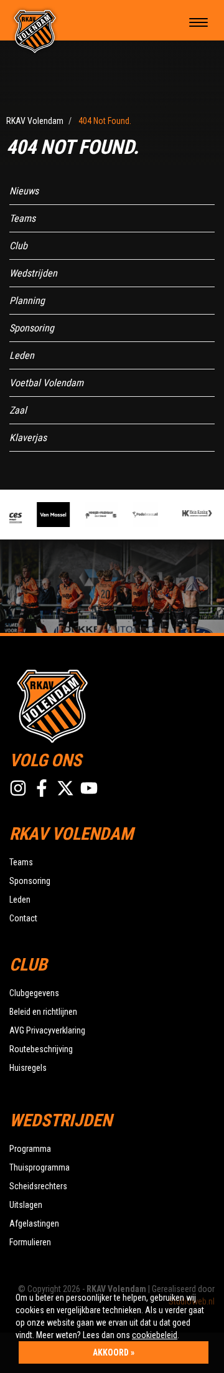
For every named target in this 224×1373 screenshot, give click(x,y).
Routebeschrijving (41, 1049)
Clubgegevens (34, 993)
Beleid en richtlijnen (43, 1012)
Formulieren (30, 1242)
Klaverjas (28, 438)
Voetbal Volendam (46, 383)
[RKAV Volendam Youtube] (89, 788)
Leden (21, 355)
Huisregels (28, 1068)
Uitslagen (25, 1205)
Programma (30, 1149)
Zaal (18, 410)
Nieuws (24, 191)
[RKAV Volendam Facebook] (41, 788)
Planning (27, 300)
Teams (22, 218)
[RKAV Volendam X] (65, 788)
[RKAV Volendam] (35, 31)
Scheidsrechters (38, 1186)
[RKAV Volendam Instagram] (18, 788)
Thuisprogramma (39, 1167)
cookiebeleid (154, 1335)
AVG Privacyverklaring (47, 1030)
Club (18, 246)
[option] (51, 514)
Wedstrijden (33, 273)
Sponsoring (31, 328)
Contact (23, 918)
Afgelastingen (34, 1223)
